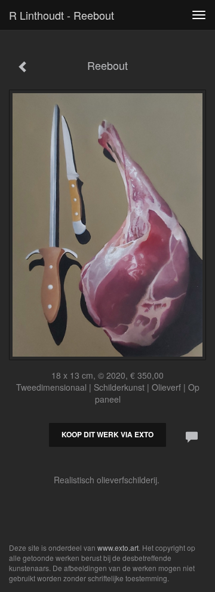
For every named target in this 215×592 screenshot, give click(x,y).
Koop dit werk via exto (107, 434)
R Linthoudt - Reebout (61, 15)
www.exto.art (118, 547)
